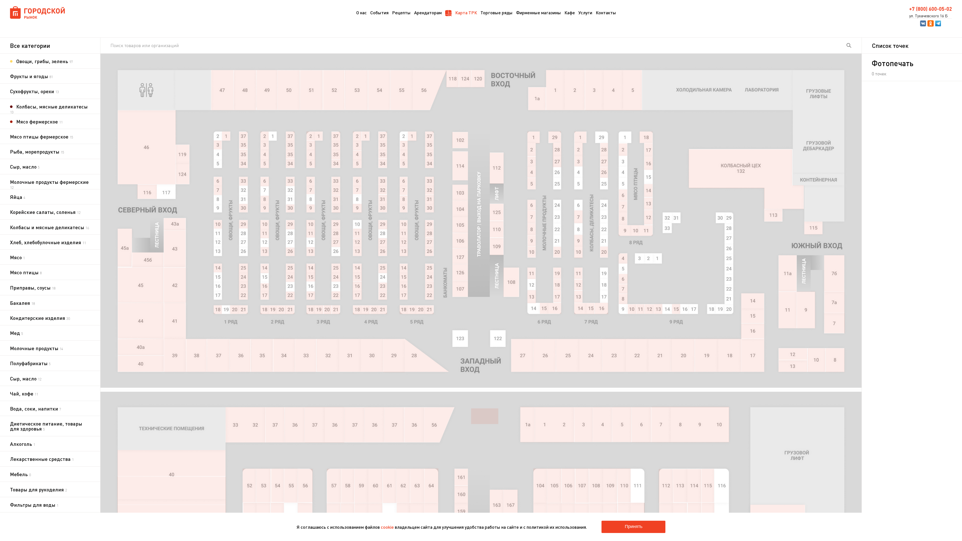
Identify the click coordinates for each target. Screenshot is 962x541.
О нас (361, 12)
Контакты (606, 12)
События (379, 12)
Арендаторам (428, 12)
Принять (633, 526)
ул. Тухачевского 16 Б (928, 16)
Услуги (585, 12)
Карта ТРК (465, 12)
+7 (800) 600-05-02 (930, 8)
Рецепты (401, 12)
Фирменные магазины (538, 12)
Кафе (569, 12)
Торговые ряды (496, 12)
